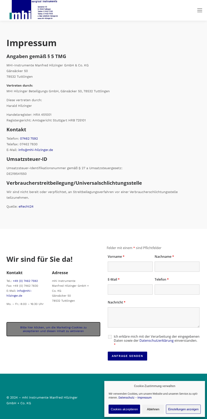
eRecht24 (26, 206)
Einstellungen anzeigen (183, 409)
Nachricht (117, 302)
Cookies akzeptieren (124, 409)
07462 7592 (29, 138)
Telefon (162, 279)
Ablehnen (153, 409)
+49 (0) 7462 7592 (25, 280)
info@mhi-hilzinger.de (35, 150)
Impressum (144, 397)
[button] (199, 10)
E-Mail (114, 279)
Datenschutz (126, 397)
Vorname (116, 256)
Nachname (164, 256)
